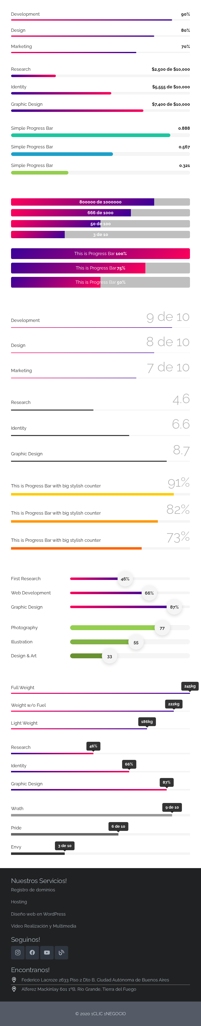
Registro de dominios (33, 889)
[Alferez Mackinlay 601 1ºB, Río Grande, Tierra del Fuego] (16, 989)
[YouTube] (47, 952)
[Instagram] (18, 952)
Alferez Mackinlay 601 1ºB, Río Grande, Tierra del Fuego (79, 989)
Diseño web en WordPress (38, 914)
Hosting (19, 901)
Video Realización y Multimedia (43, 926)
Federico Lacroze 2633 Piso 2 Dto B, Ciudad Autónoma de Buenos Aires (95, 979)
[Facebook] (32, 952)
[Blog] (61, 952)
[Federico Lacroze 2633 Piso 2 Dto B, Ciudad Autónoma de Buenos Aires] (16, 980)
